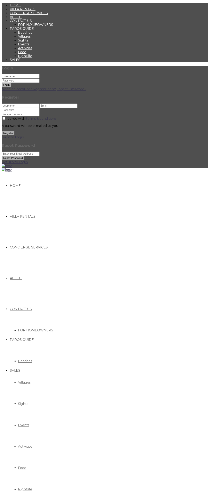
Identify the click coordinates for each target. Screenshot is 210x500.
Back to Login (13, 137)
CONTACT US (21, 21)
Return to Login (15, 162)
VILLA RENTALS (22, 9)
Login (6, 84)
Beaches (25, 32)
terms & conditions (41, 119)
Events (23, 44)
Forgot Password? (71, 89)
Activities (25, 48)
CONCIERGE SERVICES (29, 13)
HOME (15, 5)
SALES (15, 60)
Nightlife (25, 56)
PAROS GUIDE (22, 29)
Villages (24, 36)
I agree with (31, 119)
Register (8, 133)
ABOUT (16, 17)
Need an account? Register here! (29, 89)
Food (22, 52)
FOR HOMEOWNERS (35, 25)
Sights (23, 40)
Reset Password (13, 158)
